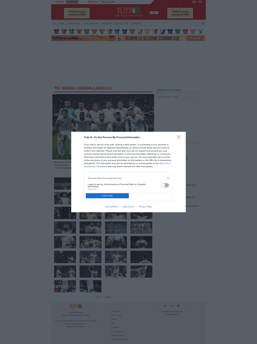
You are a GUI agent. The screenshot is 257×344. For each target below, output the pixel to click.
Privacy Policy (145, 206)
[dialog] (128, 172)
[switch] (165, 185)
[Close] (179, 138)
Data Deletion (111, 206)
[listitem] (128, 178)
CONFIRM (107, 196)
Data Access (128, 206)
